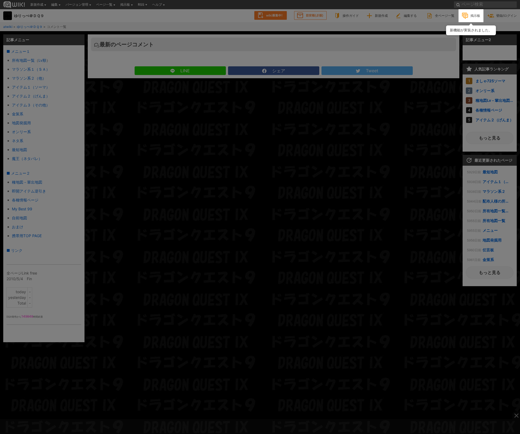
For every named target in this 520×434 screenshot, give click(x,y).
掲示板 (475, 16)
